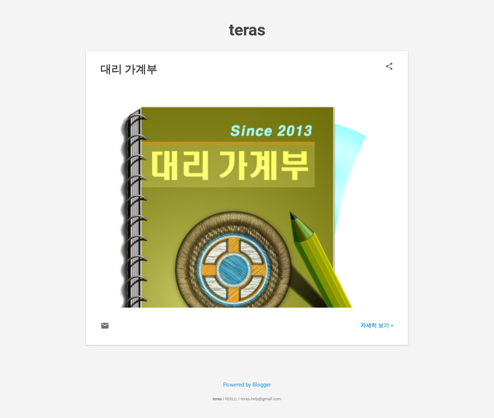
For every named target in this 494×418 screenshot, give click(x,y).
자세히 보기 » (377, 325)
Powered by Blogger (247, 384)
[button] (389, 67)
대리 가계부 (129, 69)
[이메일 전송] (105, 328)
